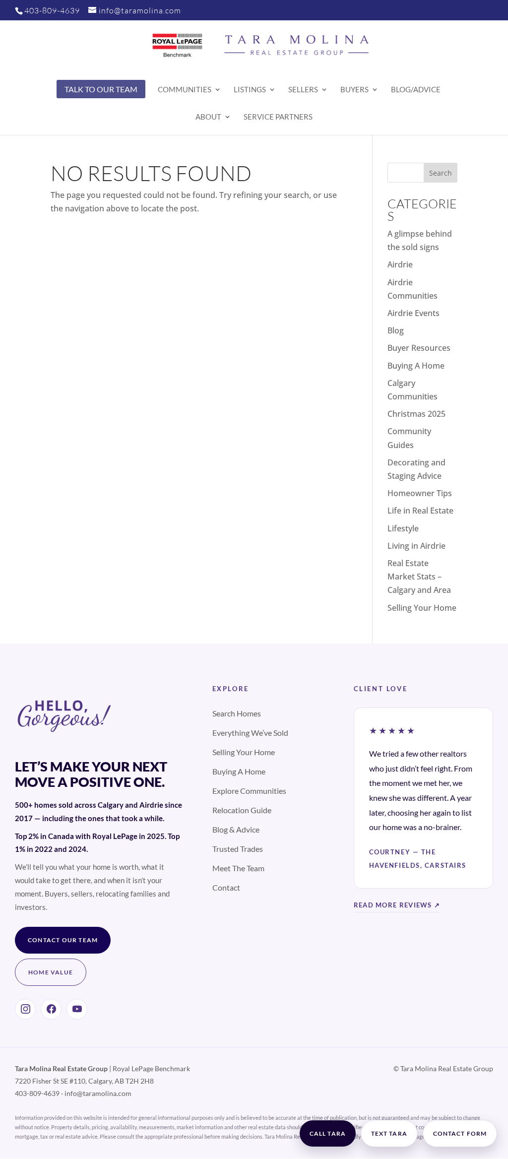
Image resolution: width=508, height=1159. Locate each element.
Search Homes (236, 713)
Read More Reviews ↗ (397, 905)
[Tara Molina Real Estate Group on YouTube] (76, 1009)
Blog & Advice (235, 829)
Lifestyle (403, 528)
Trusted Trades (237, 848)
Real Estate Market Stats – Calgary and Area (419, 576)
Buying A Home (415, 365)
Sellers (303, 90)
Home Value (50, 972)
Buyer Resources (418, 347)
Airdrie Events (413, 313)
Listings (250, 90)
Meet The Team (238, 868)
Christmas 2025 (416, 413)
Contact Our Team (63, 940)
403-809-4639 (52, 10)
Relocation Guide (241, 810)
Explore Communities (249, 790)
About (208, 117)
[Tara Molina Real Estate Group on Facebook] (51, 1009)
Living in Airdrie (416, 545)
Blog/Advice (416, 90)
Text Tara (389, 1133)
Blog (395, 330)
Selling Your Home (421, 607)
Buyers (354, 90)
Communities (184, 90)
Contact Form (460, 1133)
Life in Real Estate (420, 510)
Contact (226, 887)
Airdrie (400, 264)
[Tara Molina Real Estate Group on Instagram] (25, 1009)
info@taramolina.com (97, 1093)
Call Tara (328, 1133)
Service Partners (278, 117)
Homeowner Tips (419, 493)
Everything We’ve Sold (250, 732)
